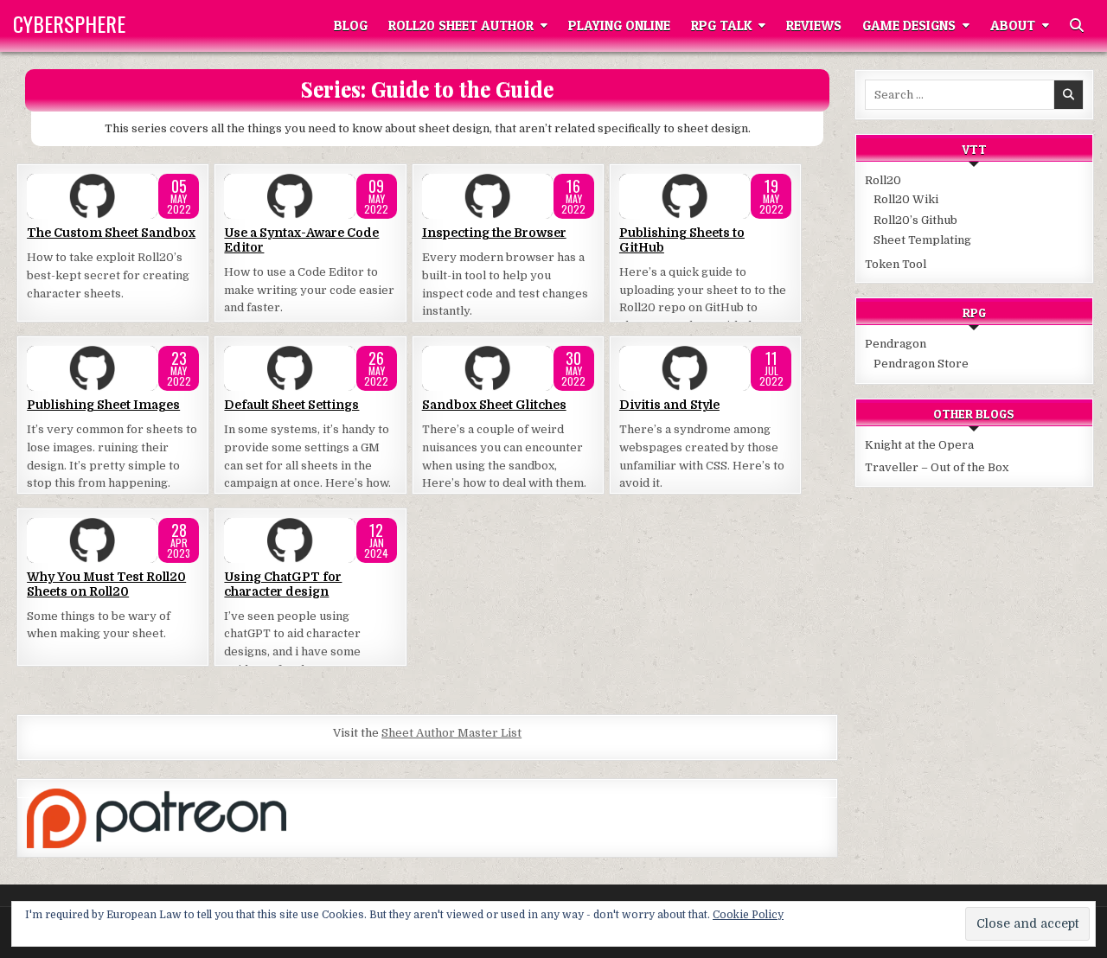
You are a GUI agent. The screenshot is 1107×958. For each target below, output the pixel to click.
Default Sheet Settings (291, 405)
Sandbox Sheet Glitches (494, 405)
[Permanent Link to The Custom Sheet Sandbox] (113, 196)
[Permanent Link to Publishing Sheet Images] (113, 368)
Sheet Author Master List (451, 732)
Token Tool (895, 264)
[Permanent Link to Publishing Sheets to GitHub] (705, 196)
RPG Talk (721, 25)
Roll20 (883, 180)
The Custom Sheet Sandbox (111, 233)
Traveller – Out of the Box (936, 467)
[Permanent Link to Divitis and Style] (705, 368)
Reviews (813, 25)
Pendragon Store (921, 363)
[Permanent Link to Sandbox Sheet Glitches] (508, 368)
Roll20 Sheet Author (461, 25)
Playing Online (619, 25)
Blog (351, 25)
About (1012, 25)
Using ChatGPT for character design (283, 584)
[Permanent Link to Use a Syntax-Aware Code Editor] (310, 196)
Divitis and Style (669, 405)
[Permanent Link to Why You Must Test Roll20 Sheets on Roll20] (113, 540)
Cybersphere (69, 23)
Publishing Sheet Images (103, 405)
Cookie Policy (748, 915)
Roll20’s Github (915, 220)
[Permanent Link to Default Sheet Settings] (310, 368)
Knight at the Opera (919, 444)
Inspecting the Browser (494, 233)
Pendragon (895, 343)
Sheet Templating (922, 239)
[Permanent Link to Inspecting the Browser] (508, 196)
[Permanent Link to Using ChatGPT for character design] (310, 540)
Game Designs (909, 25)
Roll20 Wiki (905, 199)
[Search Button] (1076, 26)
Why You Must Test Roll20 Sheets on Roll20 (106, 584)
